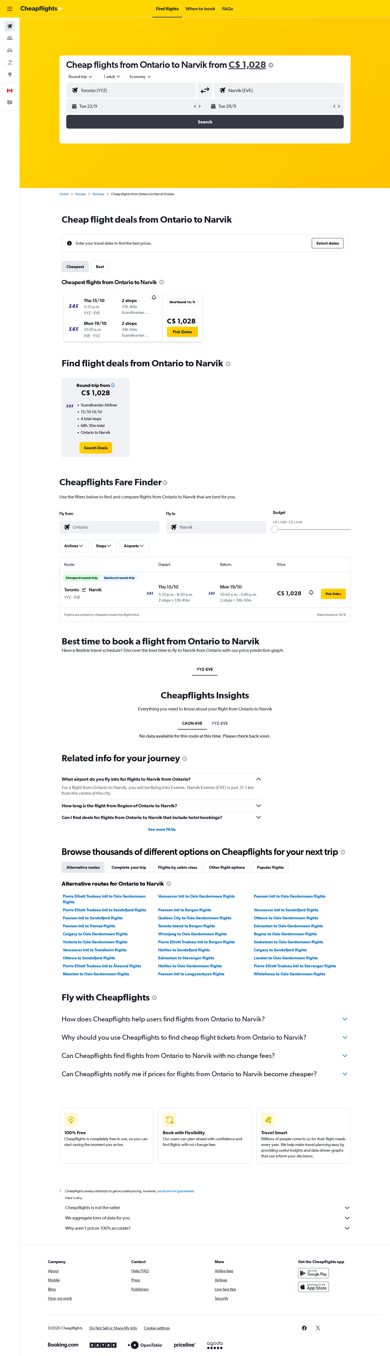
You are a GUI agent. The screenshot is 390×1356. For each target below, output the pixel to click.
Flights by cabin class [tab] (177, 867)
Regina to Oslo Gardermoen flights (285, 934)
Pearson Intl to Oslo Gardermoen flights (289, 896)
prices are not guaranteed (175, 1191)
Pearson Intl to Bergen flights (184, 910)
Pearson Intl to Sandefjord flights (92, 918)
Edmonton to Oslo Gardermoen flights (288, 926)
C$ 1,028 (247, 64)
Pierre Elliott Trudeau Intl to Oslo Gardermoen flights (104, 899)
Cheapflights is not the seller (92, 1207)
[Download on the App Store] (313, 1287)
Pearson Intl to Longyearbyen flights (191, 974)
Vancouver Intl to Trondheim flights (94, 950)
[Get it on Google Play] (313, 1273)
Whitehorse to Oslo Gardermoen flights (289, 974)
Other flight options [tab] (227, 867)
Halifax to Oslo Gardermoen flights (190, 966)
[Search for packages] (9, 62)
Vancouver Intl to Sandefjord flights (286, 910)
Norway (98, 194)
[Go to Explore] (9, 74)
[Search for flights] (9, 26)
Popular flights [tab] (270, 867)
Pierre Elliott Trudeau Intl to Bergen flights (196, 942)
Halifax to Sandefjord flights (184, 950)
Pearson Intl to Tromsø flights (89, 926)
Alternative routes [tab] (83, 867)
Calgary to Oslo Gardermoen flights (95, 934)
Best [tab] (100, 266)
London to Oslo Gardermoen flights (286, 958)
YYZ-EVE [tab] (205, 669)
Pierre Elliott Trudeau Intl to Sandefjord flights (104, 910)
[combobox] (80, 76)
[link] (95, 448)
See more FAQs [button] (162, 829)
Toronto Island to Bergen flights (186, 926)
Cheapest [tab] (75, 266)
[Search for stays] (9, 38)
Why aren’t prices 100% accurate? (98, 1228)
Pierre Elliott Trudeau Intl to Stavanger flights (295, 966)
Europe (80, 194)
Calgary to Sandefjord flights (280, 950)
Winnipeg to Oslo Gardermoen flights (192, 934)
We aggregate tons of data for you (97, 1218)
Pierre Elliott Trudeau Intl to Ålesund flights (102, 966)
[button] (9, 9)
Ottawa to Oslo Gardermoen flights (286, 918)
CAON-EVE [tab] (192, 723)
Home (64, 194)
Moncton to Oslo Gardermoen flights (96, 974)
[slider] (274, 529)
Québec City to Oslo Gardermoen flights (194, 918)
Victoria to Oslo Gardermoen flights (95, 942)
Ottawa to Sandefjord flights (89, 958)
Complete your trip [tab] (129, 867)
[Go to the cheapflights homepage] (42, 9)
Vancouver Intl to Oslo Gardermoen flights (196, 896)
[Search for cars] (9, 50)
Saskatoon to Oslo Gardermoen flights (288, 942)
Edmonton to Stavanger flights (186, 958)
